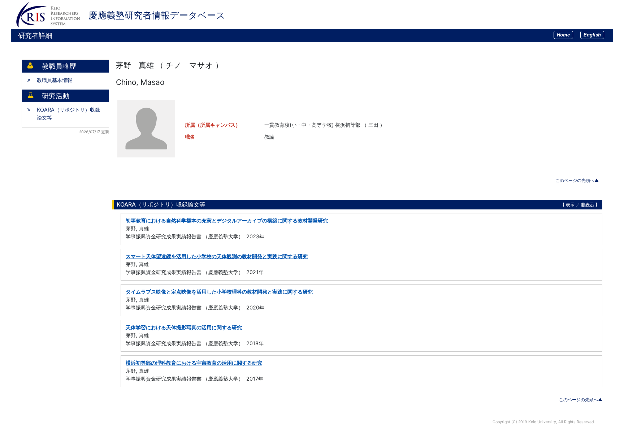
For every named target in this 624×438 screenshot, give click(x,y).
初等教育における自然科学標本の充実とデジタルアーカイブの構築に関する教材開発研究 (227, 220)
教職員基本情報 (54, 80)
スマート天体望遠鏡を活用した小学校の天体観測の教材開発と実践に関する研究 (217, 256)
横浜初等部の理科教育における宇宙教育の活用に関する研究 (194, 363)
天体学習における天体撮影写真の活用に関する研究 (184, 327)
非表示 (587, 204)
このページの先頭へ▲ (577, 180)
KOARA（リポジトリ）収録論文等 (68, 114)
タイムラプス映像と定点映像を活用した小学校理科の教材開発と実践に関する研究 (219, 292)
